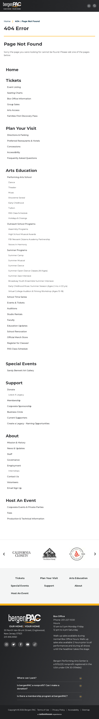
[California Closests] (22, 554)
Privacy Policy (58, 710)
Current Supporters (17, 418)
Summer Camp (16, 255)
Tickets (13, 80)
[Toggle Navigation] (89, 6)
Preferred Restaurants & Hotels (23, 141)
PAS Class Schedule (17, 213)
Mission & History (16, 442)
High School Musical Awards (22, 234)
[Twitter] (13, 644)
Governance (13, 460)
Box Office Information (19, 98)
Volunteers (12, 482)
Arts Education (21, 170)
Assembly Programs (18, 229)
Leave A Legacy (16, 395)
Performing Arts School (19, 177)
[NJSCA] (77, 554)
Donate (11, 389)
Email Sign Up (14, 488)
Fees (9, 513)
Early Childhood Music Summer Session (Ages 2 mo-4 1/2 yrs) (37, 286)
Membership (13, 400)
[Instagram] (6, 644)
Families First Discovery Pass (22, 116)
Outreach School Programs (21, 224)
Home (7, 21)
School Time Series (17, 297)
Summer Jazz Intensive (19, 276)
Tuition (11, 208)
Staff (9, 454)
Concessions (13, 146)
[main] (49, 269)
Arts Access (13, 110)
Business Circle (15, 412)
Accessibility (13, 152)
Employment (14, 465)
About (12, 435)
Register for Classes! (18, 343)
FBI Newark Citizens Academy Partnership (29, 239)
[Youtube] (27, 644)
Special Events (21, 363)
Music (11, 192)
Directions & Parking (17, 135)
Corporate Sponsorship (19, 406)
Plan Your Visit (21, 128)
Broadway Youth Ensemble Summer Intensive (31, 281)
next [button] (95, 554)
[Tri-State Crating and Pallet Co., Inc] (49, 554)
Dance (11, 182)
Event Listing (14, 87)
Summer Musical (16, 260)
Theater (12, 187)
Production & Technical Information (25, 519)
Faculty (11, 320)
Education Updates (17, 326)
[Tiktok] (34, 644)
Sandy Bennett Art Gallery (20, 370)
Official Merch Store (17, 337)
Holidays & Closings (17, 218)
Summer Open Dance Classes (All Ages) (28, 271)
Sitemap (86, 710)
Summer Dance (16, 265)
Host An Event (21, 500)
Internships (13, 471)
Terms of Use (43, 710)
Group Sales (13, 104)
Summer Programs (17, 250)
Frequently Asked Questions (22, 158)
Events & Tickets (16, 303)
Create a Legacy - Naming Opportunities (28, 423)
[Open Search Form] (94, 6)
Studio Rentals (14, 314)
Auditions (12, 308)
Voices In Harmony (17, 244)
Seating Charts (15, 93)
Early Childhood (16, 203)
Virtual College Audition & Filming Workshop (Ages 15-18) (36, 291)
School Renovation (17, 331)
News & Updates (16, 448)
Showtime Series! (16, 197)
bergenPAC (12, 6)
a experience (49, 714)
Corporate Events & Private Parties (25, 507)
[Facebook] (20, 644)
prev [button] (3, 554)
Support (14, 382)
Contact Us (13, 476)
